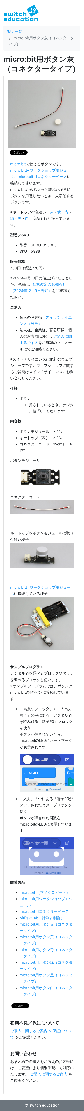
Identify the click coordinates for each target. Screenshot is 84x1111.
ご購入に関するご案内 (48, 1074)
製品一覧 (14, 31)
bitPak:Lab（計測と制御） (42, 918)
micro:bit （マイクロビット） (45, 892)
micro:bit (18, 164)
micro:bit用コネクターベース (42, 176)
